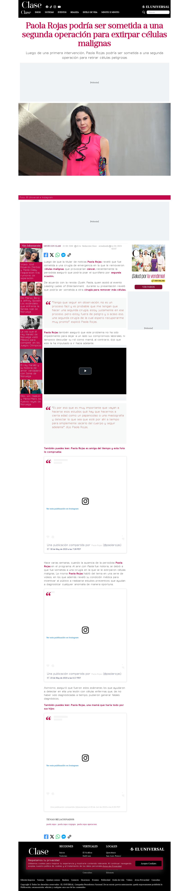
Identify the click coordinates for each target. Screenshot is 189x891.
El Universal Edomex (112, 871)
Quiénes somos (53, 880)
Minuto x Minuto (110, 12)
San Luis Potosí (113, 856)
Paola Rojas (96, 545)
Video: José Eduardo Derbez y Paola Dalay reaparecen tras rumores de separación (30, 271)
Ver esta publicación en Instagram (62, 509)
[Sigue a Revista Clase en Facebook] (48, 7)
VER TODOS (148, 287)
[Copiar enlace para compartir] (69, 254)
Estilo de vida (90, 12)
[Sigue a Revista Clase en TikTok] (52, 7)
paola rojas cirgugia (67, 824)
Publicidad (105, 880)
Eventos (62, 12)
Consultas (87, 872)
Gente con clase (52, 246)
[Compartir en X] (52, 254)
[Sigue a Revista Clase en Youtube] (59, 7)
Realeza (75, 12)
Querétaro (111, 853)
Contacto (75, 880)
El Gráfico (87, 853)
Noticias (49, 12)
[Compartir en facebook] (46, 254)
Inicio (38, 12)
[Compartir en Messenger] (63, 254)
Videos (129, 880)
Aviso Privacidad (142, 880)
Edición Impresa (28, 880)
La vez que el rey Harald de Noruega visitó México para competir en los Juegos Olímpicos (30, 338)
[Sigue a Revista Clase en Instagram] (55, 7)
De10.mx (87, 856)
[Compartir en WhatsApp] (57, 254)
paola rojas (51, 824)
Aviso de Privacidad (112, 866)
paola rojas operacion (87, 824)
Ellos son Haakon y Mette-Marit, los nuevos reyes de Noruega (30, 400)
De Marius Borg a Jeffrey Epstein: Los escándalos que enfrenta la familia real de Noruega (30, 304)
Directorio (85, 880)
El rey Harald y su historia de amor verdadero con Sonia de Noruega (30, 371)
